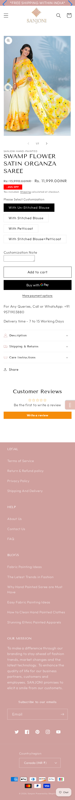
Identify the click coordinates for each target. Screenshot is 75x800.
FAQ (10, 539)
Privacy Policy (18, 481)
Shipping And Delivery (25, 491)
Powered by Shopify (46, 793)
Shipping (25, 191)
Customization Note (20, 252)
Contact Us (16, 529)
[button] (5, 4)
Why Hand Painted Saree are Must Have (35, 589)
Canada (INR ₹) (35, 763)
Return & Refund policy (25, 471)
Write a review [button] (37, 415)
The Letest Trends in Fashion (30, 577)
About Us (14, 519)
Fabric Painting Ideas (24, 567)
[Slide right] (47, 144)
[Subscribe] (62, 714)
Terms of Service (20, 461)
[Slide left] (28, 144)
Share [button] (13, 369)
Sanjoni (31, 793)
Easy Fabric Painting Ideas (28, 602)
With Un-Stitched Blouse (29, 207)
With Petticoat (21, 228)
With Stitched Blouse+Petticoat (35, 239)
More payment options (37, 295)
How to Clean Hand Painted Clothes (36, 612)
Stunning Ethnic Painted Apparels (34, 622)
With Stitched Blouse (26, 218)
